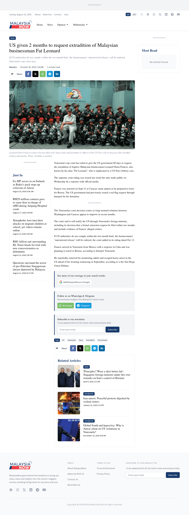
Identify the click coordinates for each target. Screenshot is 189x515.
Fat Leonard (102, 340)
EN (128, 14)
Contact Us (73, 479)
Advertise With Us (76, 473)
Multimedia (79, 24)
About (38, 14)
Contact (58, 14)
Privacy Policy (103, 473)
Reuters (13, 67)
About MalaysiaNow (77, 468)
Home (40, 24)
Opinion (61, 24)
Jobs (66, 14)
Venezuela (72, 340)
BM (134, 14)
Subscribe (112, 329)
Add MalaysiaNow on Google (76, 282)
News (50, 24)
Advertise (47, 14)
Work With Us (74, 484)
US (63, 340)
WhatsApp (67, 305)
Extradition (90, 340)
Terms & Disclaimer (106, 468)
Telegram (85, 305)
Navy (81, 340)
